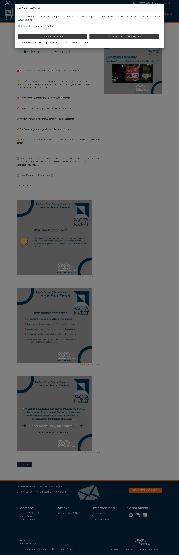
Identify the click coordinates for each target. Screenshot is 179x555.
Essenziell (25, 26)
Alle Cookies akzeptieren (52, 36)
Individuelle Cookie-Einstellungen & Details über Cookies (44, 43)
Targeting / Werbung (45, 26)
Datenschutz (78, 43)
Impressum (90, 43)
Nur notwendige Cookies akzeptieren (124, 36)
